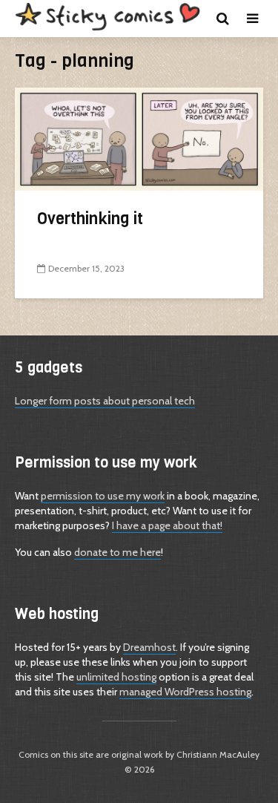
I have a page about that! (167, 525)
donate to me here (117, 552)
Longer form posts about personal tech (105, 400)
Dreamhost (149, 647)
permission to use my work (103, 495)
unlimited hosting (116, 677)
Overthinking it (90, 218)
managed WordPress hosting (185, 691)
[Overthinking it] (139, 138)
